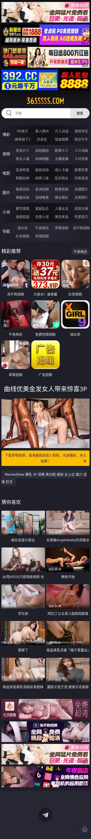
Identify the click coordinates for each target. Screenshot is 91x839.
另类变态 (81, 178)
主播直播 (61, 158)
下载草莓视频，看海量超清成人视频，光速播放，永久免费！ (45, 458)
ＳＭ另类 (81, 158)
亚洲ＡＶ (22, 150)
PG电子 (22, 131)
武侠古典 (81, 208)
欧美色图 (61, 189)
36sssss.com (45, 101)
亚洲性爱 (22, 169)
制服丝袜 (22, 178)
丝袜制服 (42, 158)
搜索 (79, 113)
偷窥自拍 (22, 189)
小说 (6, 212)
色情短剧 (42, 236)
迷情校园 (22, 216)
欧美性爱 (81, 169)
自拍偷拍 (42, 150)
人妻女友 (61, 208)
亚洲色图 (42, 189)
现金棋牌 (61, 139)
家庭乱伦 (42, 208)
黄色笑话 (61, 216)
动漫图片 (81, 189)
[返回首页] (85, 829)
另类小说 (42, 216)
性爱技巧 (81, 216)
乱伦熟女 (61, 178)
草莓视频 (61, 227)
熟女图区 (61, 197)
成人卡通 (61, 169)
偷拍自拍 (42, 169)
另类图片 (81, 197)
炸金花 (42, 139)
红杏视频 (22, 236)
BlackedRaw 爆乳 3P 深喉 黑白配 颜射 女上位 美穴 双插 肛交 (44, 478)
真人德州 (42, 131)
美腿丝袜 (22, 197)
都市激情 (22, 208)
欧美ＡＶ (61, 150)
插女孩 (22, 227)
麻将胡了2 (22, 139)
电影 (6, 173)
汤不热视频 (81, 227)
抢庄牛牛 (81, 139)
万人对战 (61, 131)
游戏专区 (81, 131)
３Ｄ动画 (81, 150)
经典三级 (42, 178)
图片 (6, 192)
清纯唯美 (42, 197)
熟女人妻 (22, 158)
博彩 (6, 134)
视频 (6, 154)
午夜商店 (42, 227)
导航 (6, 231)
